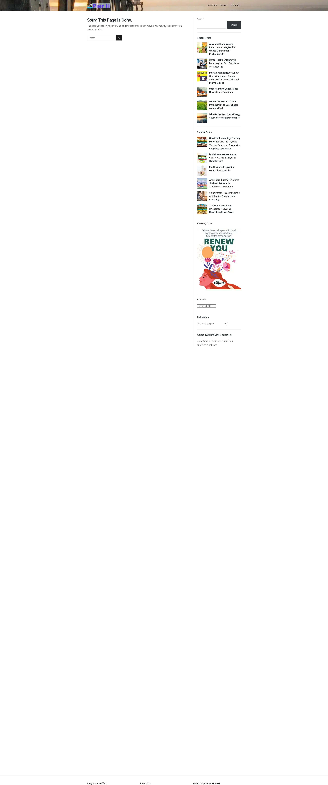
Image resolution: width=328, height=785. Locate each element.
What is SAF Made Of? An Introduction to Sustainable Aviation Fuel (223, 105)
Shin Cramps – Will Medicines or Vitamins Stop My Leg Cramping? (224, 196)
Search (200, 19)
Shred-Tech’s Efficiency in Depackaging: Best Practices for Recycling (224, 63)
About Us (212, 5)
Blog (233, 5)
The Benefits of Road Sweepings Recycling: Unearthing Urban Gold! (221, 209)
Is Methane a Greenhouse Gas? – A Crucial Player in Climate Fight (222, 157)
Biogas (224, 5)
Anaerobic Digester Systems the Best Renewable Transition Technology (224, 183)
